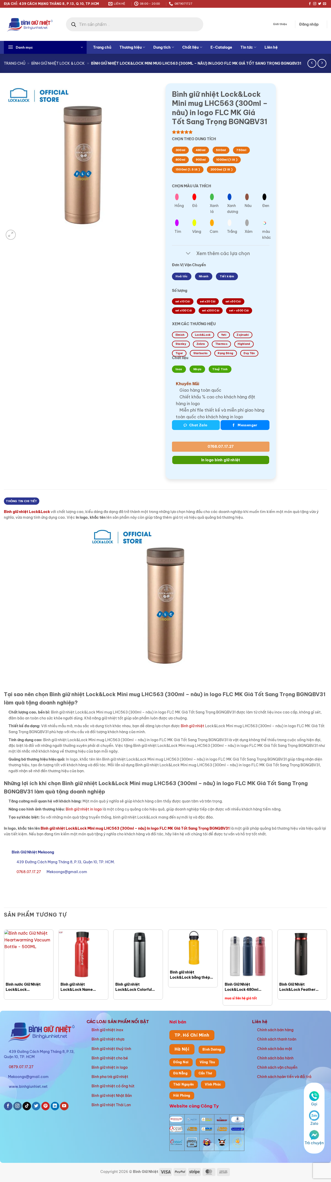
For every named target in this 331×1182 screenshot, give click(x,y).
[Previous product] (322, 63)
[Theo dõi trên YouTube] (64, 1106)
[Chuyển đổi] (188, 253)
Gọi (314, 1104)
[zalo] (314, 1115)
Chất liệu (190, 47)
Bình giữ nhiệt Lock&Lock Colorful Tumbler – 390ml (133, 987)
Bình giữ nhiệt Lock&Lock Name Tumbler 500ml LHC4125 (83, 987)
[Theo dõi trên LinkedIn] (55, 1106)
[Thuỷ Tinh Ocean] (176, 1142)
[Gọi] (314, 1096)
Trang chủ (102, 47)
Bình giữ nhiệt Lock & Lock (58, 63)
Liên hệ (271, 47)
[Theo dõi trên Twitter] (319, 4)
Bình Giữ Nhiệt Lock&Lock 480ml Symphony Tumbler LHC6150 (242, 987)
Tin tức (246, 47)
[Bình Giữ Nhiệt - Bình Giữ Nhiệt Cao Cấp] (30, 24)
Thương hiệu (130, 47)
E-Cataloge (221, 47)
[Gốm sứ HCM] (206, 1129)
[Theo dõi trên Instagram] (314, 4)
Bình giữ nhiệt (192, 726)
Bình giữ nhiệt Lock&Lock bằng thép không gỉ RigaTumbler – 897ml (191, 975)
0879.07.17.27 (21, 1067)
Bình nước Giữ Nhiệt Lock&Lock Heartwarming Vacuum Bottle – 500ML (26, 987)
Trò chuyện (314, 1143)
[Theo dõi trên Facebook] (309, 4)
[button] (309, 24)
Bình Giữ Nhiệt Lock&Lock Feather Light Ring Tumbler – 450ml (298, 987)
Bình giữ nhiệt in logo (84, 809)
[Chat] (314, 1134)
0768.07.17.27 (220, 446)
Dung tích (162, 47)
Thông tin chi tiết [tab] (21, 501)
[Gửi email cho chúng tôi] (324, 4)
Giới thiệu (280, 24)
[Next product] (311, 63)
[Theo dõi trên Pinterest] (45, 1106)
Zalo (314, 1123)
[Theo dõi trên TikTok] (26, 1106)
